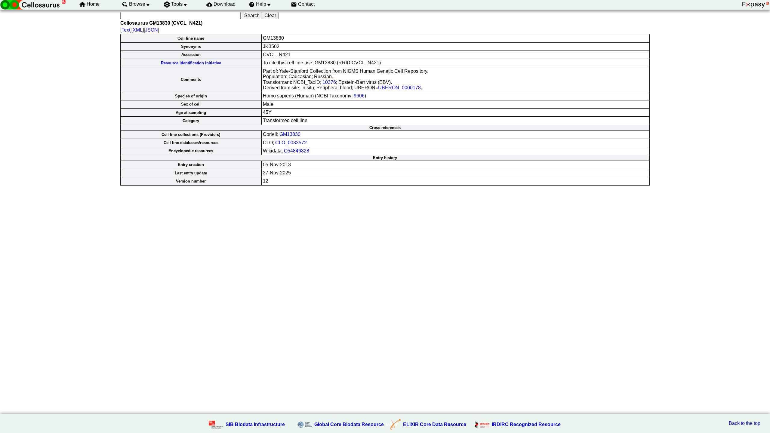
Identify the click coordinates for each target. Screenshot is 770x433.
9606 (359, 95)
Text (126, 29)
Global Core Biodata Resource (349, 424)
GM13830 (289, 134)
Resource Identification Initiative (191, 63)
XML (138, 29)
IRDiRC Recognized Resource (526, 424)
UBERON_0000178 (399, 87)
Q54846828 (296, 150)
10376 (329, 82)
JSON (151, 29)
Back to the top (744, 423)
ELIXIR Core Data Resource (434, 424)
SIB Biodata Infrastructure (255, 424)
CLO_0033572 (291, 142)
